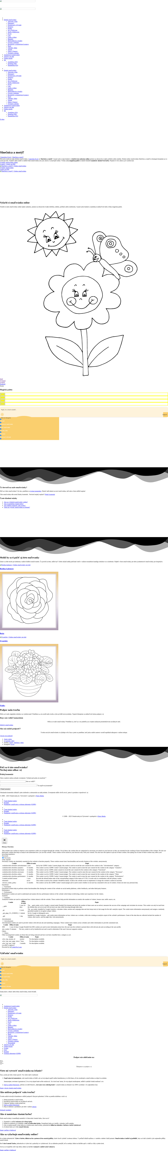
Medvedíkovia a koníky (15, 41)
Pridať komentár (50, 494)
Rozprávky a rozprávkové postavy (18, 44)
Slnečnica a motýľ (18, 157)
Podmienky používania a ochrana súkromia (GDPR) (20, 804)
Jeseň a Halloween (13, 32)
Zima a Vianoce (13, 51)
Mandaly (10, 39)
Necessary (7, 858)
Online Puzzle (8, 1046)
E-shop (6, 1048)
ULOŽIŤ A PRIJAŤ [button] (8, 945)
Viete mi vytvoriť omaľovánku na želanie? (17, 507)
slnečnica (17, 742)
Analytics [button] (5, 895)
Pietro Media (40, 796)
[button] (84, 1060)
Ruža (2, 633)
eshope (34, 1107)
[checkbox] (9, 420)
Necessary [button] (5, 856)
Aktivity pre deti (9, 56)
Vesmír (10, 49)
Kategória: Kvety (6, 157)
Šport (9, 46)
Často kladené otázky (10, 801)
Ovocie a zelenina (13, 42)
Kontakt (6, 802)
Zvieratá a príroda (13, 53)
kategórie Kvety (34, 159)
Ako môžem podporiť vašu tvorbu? (15, 505)
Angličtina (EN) (13, 62)
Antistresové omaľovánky (12, 55)
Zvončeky (4, 641)
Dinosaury (11, 23)
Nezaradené (11, 1043)
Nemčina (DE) (12, 63)
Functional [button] (5, 885)
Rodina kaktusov (7, 569)
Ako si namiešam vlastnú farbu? (14, 504)
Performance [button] (6, 890)
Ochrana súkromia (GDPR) (12, 1053)
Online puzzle (8, 58)
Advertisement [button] (6, 919)
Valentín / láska (12, 48)
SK (5, 60)
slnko (22, 742)
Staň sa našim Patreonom (11, 1085)
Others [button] (4, 931)
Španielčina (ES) (13, 65)
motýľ (11, 742)
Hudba (10, 28)
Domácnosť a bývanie (14, 25)
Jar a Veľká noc (12, 30)
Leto (9, 35)
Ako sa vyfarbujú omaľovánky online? (16, 502)
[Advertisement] (84, 135)
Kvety (10, 34)
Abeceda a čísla (12, 21)
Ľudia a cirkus (12, 37)
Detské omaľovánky (10, 20)
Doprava (10, 27)
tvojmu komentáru (35, 491)
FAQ (5, 1050)
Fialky (2, 706)
